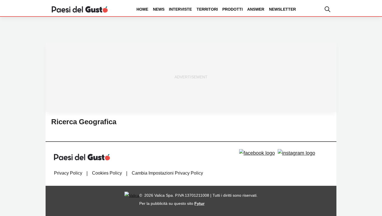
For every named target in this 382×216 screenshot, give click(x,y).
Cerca (338, 30)
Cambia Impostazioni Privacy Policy (167, 173)
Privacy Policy (68, 173)
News (158, 9)
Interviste (180, 9)
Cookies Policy (107, 173)
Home (142, 9)
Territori (207, 9)
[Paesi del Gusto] (80, 9)
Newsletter (282, 9)
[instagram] (296, 153)
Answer (255, 9)
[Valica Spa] (131, 195)
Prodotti (232, 9)
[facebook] (257, 153)
